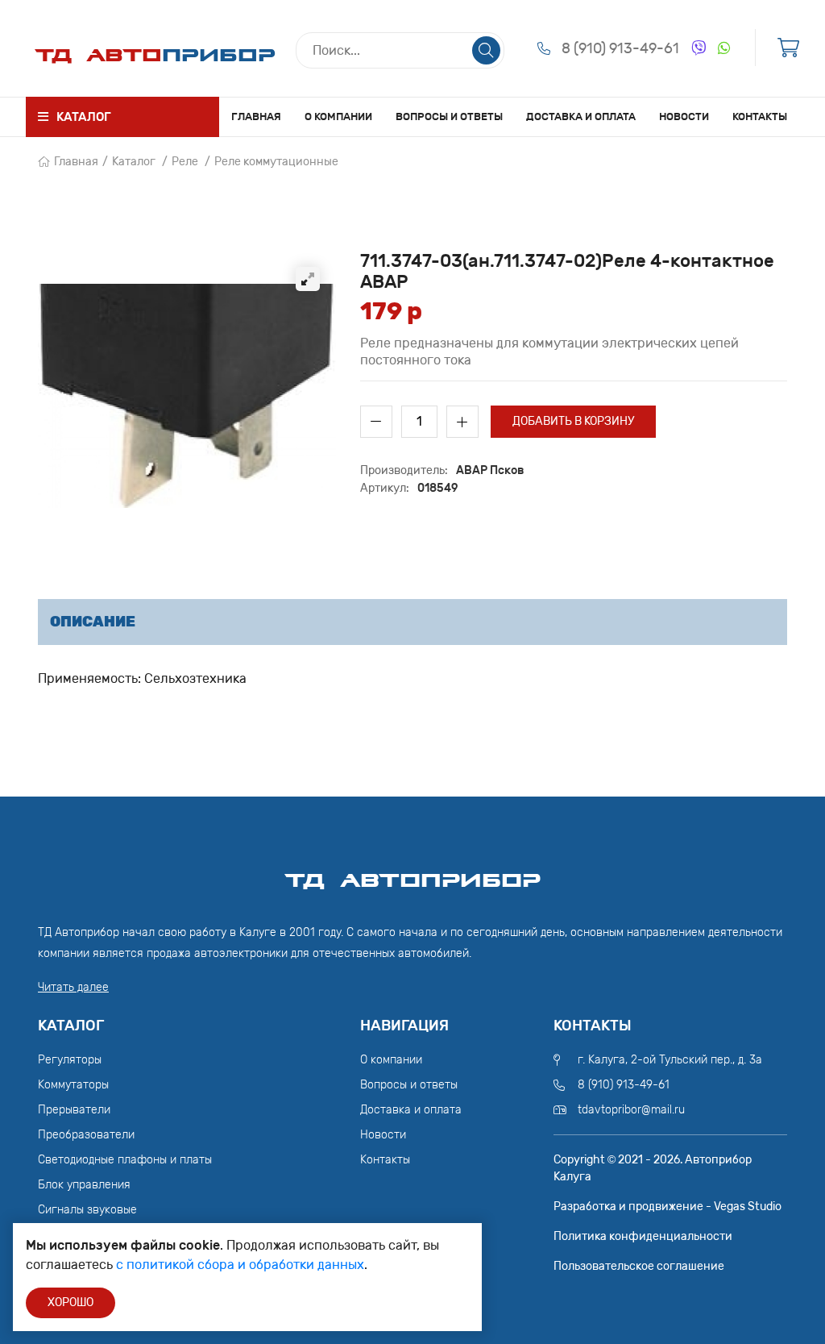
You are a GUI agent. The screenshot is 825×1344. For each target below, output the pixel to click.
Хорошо (70, 1302)
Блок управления (84, 1185)
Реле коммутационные (276, 162)
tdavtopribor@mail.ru (631, 1110)
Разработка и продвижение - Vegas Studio (667, 1206)
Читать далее (73, 987)
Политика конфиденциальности (642, 1236)
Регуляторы (70, 1060)
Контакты (759, 116)
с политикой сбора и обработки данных (240, 1264)
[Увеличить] (308, 279)
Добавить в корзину (573, 421)
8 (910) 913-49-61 (620, 48)
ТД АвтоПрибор (412, 873)
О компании (338, 116)
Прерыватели (74, 1110)
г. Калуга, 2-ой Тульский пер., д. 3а (670, 1060)
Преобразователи (86, 1135)
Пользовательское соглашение (638, 1266)
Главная (256, 116)
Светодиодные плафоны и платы (125, 1160)
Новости (684, 116)
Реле (185, 162)
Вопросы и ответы (449, 116)
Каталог (133, 162)
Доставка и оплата (581, 116)
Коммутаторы (73, 1085)
